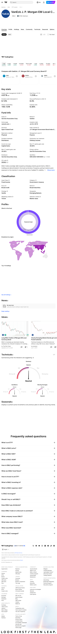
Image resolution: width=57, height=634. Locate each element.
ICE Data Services (18, 552)
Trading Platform (47, 575)
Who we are (18, 595)
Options (3, 608)
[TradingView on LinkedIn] (45, 546)
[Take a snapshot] (41, 34)
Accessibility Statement (21, 622)
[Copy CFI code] (7, 162)
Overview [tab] (4, 29)
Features (17, 568)
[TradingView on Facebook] (36, 546)
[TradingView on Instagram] (42, 546)
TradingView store (19, 608)
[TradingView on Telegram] (48, 546)
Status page (18, 627)
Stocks (3, 573)
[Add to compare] (17, 76)
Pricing (17, 570)
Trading (32, 581)
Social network (33, 568)
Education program (48, 584)
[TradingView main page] (6, 2)
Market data (18, 572)
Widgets (45, 568)
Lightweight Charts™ (48, 572)
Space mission (18, 597)
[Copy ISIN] (44, 157)
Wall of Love (33, 570)
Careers (17, 602)
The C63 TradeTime (20, 611)
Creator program (34, 573)
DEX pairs (3, 581)
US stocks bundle (19, 591)
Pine (2, 583)
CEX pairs (3, 580)
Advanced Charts (47, 573)
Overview (17, 578)
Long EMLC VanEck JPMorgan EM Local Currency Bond (13, 338)
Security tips (18, 624)
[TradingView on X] (33, 546)
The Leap (17, 583)
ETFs (2, 575)
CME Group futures (20, 587)
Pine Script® (4, 611)
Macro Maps (4, 610)
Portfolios (3, 605)
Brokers (17, 580)
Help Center (18, 600)
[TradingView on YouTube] (39, 546)
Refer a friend (33, 572)
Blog (16, 598)
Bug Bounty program (20, 625)
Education (32, 583)
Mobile (3, 616)
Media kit (17, 603)
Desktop (3, 617)
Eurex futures (18, 589)
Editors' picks (33, 584)
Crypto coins (4, 578)
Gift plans (17, 573)
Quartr (21, 560)
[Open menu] (2, 2)
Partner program (47, 583)
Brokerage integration (48, 581)
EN (40, 2)
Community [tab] (29, 29)
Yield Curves (4, 606)
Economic (3, 595)
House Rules (33, 575)
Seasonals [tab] (45, 29)
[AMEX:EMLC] (3, 335)
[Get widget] (44, 34)
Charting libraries (47, 570)
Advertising (46, 580)
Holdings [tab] (16, 29)
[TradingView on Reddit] (54, 546)
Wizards (32, 591)
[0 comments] (21, 347)
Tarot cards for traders (20, 610)
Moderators (33, 577)
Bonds (3, 576)
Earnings (3, 597)
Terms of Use (18, 616)
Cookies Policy (18, 621)
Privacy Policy (18, 619)
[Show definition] (21, 93)
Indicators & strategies (35, 589)
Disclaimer (17, 617)
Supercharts (4, 568)
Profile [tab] (10, 29)
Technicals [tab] (37, 29)
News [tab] (22, 29)
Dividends (3, 598)
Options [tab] (52, 29)
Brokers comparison (20, 581)
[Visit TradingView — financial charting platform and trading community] (7, 57)
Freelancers (33, 592)
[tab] (4, 34)
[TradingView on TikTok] (51, 546)
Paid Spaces (33, 594)
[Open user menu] (43, 2)
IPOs (2, 600)
